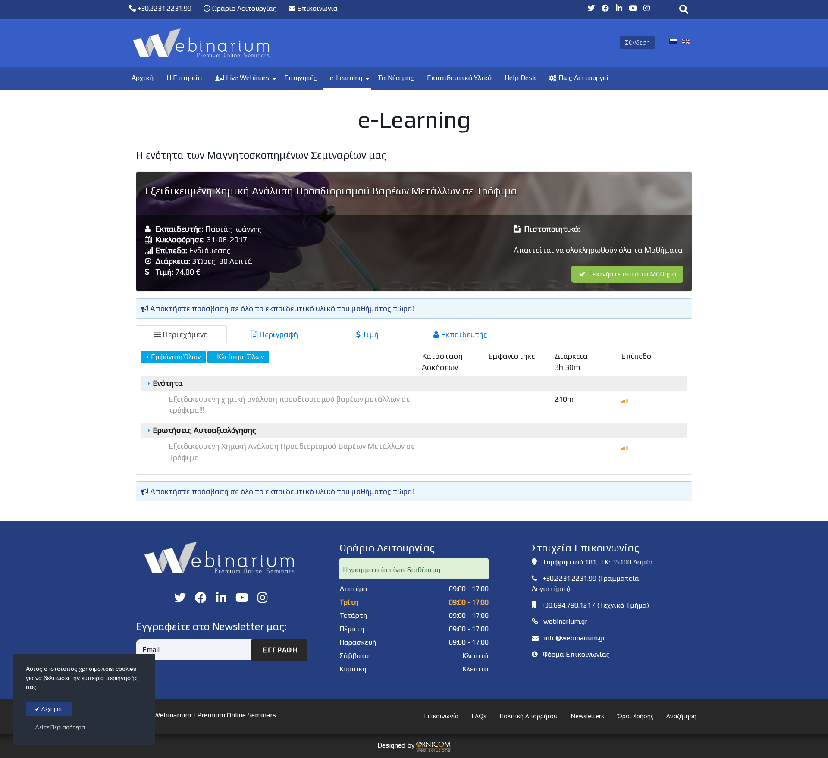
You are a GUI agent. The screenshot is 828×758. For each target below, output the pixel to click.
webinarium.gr (565, 621)
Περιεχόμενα (184, 334)
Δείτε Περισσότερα (60, 727)
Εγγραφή (279, 650)
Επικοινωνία (316, 8)
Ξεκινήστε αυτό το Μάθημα (631, 274)
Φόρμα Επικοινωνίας (576, 654)
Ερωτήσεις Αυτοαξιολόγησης (203, 430)
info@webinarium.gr (574, 638)
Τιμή (370, 334)
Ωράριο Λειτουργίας (243, 8)
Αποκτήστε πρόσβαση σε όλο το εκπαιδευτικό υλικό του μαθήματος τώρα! (281, 308)
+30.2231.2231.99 (163, 8)
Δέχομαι (51, 709)
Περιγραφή (277, 334)
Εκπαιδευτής (463, 334)
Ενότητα (167, 383)
